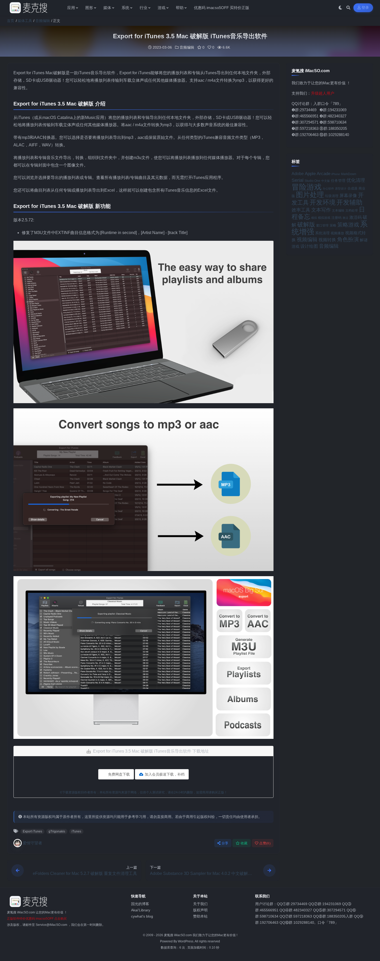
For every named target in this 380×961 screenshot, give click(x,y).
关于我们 (200, 904)
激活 (345, 217)
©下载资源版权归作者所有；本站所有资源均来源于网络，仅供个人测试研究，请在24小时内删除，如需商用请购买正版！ (143, 792)
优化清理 (355, 180)
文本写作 (321, 210)
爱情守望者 (32, 843)
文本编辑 (338, 210)
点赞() (264, 843)
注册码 (336, 218)
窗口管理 (322, 225)
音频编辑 (42, 21)
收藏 (244, 843)
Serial (297, 180)
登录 (365, 8)
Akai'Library (140, 910)
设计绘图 (309, 246)
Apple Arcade (317, 173)
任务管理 (338, 181)
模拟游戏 (324, 217)
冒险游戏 (307, 187)
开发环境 (323, 202)
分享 (225, 843)
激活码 (355, 217)
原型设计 (340, 188)
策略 (333, 225)
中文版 (325, 180)
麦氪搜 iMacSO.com (178, 935)
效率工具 (301, 210)
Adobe (298, 173)
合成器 (352, 188)
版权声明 (200, 910)
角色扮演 (348, 239)
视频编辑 (307, 239)
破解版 (306, 224)
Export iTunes (32, 831)
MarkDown (348, 174)
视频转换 (327, 239)
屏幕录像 (348, 195)
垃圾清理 (331, 196)
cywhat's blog (142, 916)
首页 (10, 21)
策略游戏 (348, 225)
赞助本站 (200, 916)
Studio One (312, 180)
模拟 (314, 217)
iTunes (76, 831)
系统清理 (322, 233)
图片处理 (310, 195)
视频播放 (337, 233)
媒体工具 (25, 21)
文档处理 (351, 210)
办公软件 (328, 188)
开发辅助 (349, 202)
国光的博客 (140, 904)
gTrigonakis (57, 831)
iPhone (335, 174)
